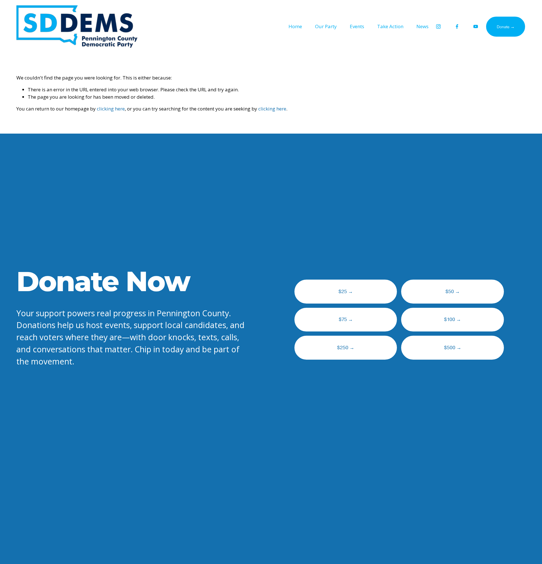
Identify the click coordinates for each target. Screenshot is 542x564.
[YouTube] (475, 26)
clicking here (111, 108)
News (422, 26)
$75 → (346, 319)
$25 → (345, 292)
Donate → (506, 26)
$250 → (345, 348)
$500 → (452, 348)
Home (295, 26)
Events (357, 26)
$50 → (452, 292)
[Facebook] (457, 26)
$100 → (452, 319)
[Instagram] (438, 26)
